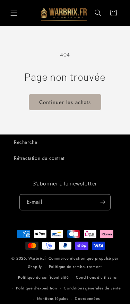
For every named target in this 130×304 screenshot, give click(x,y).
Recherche (25, 142)
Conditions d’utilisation (97, 277)
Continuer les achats (65, 102)
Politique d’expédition (36, 288)
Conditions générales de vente (92, 288)
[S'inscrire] (102, 202)
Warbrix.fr (37, 258)
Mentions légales (52, 298)
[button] (13, 12)
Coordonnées (87, 298)
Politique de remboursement (75, 266)
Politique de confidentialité (43, 277)
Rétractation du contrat (39, 158)
